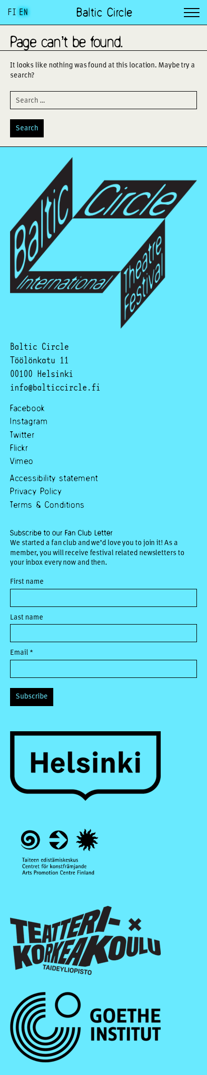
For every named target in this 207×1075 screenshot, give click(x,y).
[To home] (103, 326)
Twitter (22, 434)
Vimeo (22, 460)
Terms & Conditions (47, 504)
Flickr (19, 447)
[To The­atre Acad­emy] (85, 941)
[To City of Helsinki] (85, 767)
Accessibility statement (54, 478)
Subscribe (32, 695)
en (23, 12)
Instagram (29, 421)
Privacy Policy (36, 491)
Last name (26, 617)
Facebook (27, 408)
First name (27, 581)
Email (21, 652)
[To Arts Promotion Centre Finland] (59, 854)
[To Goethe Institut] (85, 1028)
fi (12, 12)
